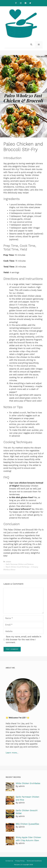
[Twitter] (30, 3)
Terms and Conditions (34, 861)
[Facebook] (16, 3)
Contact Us (9, 861)
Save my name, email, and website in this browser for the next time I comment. (23, 639)
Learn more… (12, 752)
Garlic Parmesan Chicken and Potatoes (20, 564)
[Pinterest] (25, 3)
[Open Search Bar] (31, 44)
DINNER (8, 562)
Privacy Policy (19, 861)
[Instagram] (21, 3)
